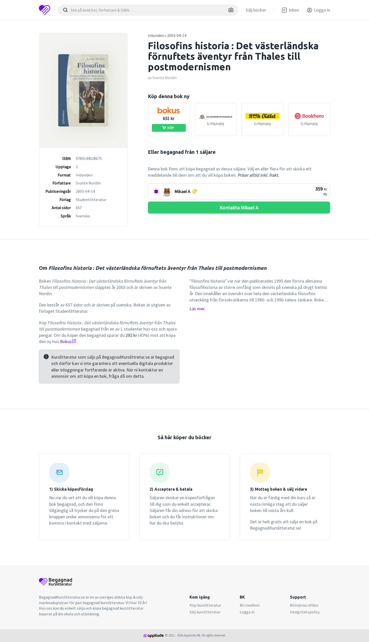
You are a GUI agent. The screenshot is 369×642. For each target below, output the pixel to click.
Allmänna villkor (304, 605)
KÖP (170, 127)
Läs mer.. (198, 308)
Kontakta (239, 207)
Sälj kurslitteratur (205, 611)
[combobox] (148, 10)
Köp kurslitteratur (205, 605)
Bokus (66, 341)
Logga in (247, 611)
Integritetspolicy (305, 611)
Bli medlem (250, 605)
